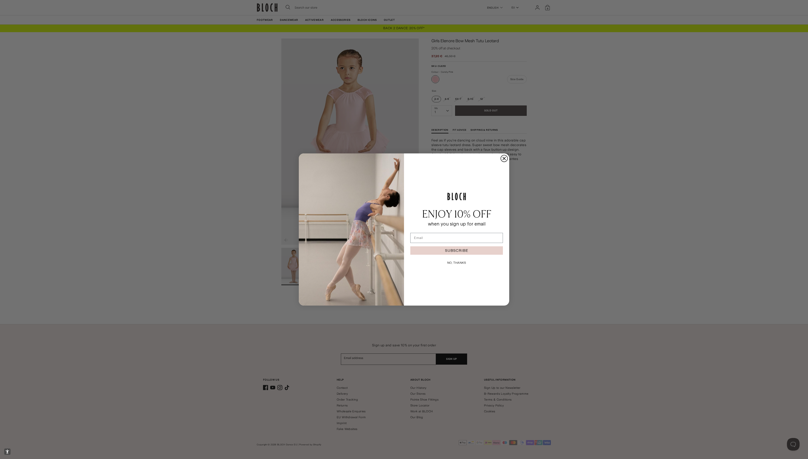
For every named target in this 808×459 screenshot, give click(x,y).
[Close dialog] (504, 158)
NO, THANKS (456, 262)
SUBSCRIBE (456, 250)
